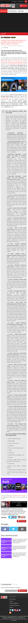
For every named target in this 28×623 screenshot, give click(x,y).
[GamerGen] (7, 5)
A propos (11, 601)
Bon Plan (21, 11)
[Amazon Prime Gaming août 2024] (14, 91)
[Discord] (20, 610)
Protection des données (14, 605)
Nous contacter (12, 599)
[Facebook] (10, 610)
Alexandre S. (20, 45)
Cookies (11, 607)
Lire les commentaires (11, 590)
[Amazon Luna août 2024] (14, 492)
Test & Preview (13, 11)
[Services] (10, 613)
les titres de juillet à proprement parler (16, 64)
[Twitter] (13, 610)
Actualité (4, 11)
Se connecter (20, 1)
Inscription (14, 1)
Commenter (22, 521)
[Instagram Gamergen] (21, 518)
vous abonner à (18, 495)
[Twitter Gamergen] (12, 518)
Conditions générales (13, 603)
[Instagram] (17, 610)
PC (1, 37)
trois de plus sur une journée (14, 62)
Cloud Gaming (7, 37)
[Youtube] (15, 610)
